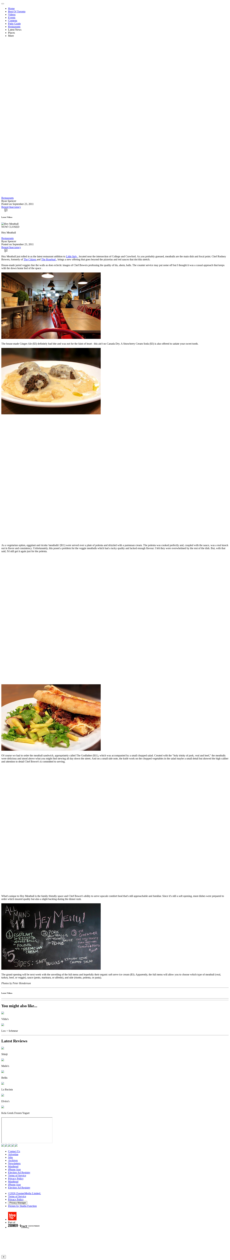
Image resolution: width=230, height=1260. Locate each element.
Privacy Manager (17, 1203)
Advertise (13, 1154)
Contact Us (14, 1151)
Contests (12, 20)
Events (11, 17)
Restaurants (14, 26)
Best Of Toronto (16, 11)
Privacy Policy (16, 1178)
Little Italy (72, 256)
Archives (13, 1160)
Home (11, 8)
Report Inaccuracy (11, 207)
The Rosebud (48, 259)
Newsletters (14, 1163)
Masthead (13, 1166)
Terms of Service (17, 1175)
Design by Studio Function (22, 1206)
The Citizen (30, 259)
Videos (11, 14)
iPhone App (14, 1169)
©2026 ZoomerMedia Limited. (24, 1193)
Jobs (10, 1157)
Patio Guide (14, 23)
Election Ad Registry (19, 1172)
